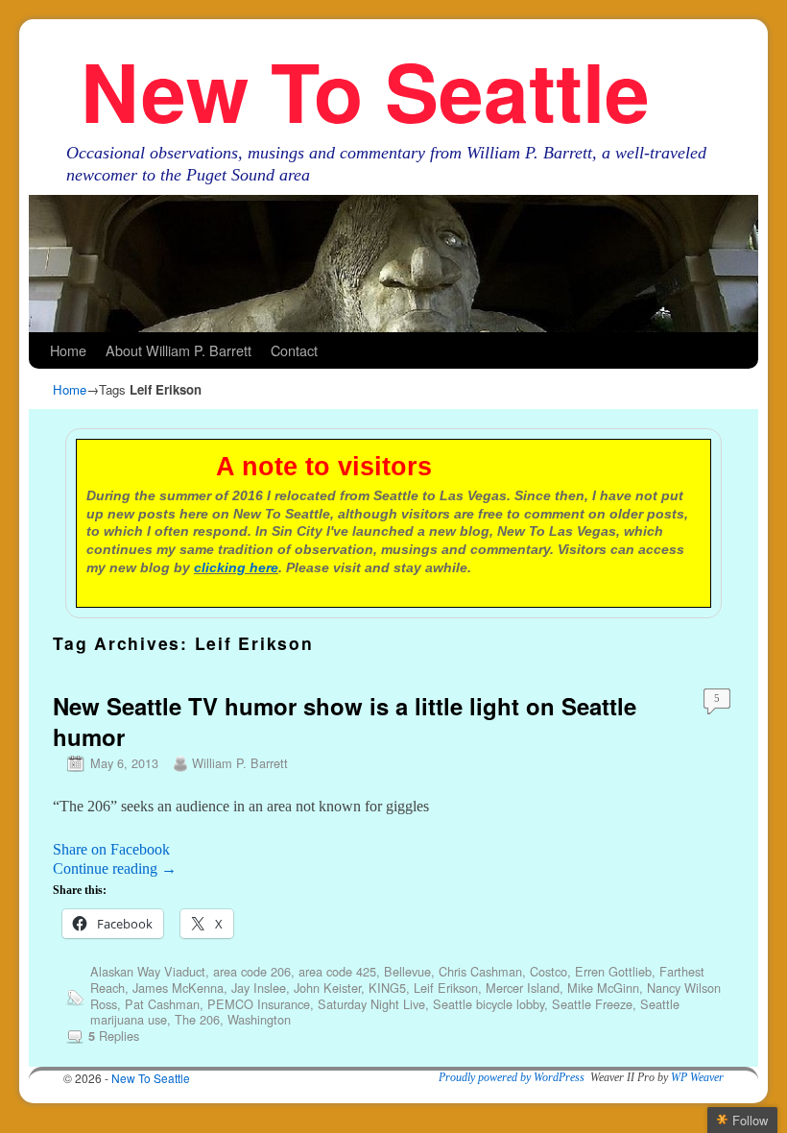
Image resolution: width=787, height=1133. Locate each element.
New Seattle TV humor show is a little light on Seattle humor (344, 720)
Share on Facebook (111, 849)
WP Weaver (697, 1077)
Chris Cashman (480, 971)
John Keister (327, 987)
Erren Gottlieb (613, 971)
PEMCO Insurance (258, 1004)
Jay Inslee (258, 987)
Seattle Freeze (592, 1004)
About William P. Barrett (178, 350)
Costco (548, 971)
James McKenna (178, 987)
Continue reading (115, 868)
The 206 (197, 1019)
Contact (294, 350)
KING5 (387, 987)
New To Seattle (365, 90)
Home (68, 350)
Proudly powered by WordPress (511, 1077)
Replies (113, 1035)
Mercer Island (523, 987)
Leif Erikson (446, 987)
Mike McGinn (603, 987)
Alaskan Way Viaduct (147, 971)
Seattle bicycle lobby (488, 1004)
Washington (259, 1019)
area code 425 (337, 971)
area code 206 (252, 971)
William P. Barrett (240, 763)
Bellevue (407, 971)
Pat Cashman (162, 1004)
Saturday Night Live (371, 1004)
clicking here (236, 567)
